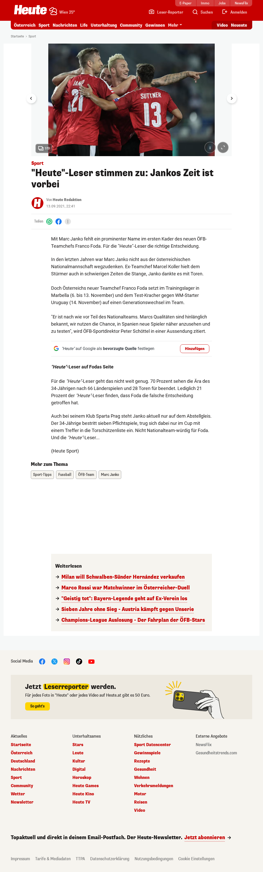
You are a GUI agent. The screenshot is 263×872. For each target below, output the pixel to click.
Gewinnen (155, 25)
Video (222, 25)
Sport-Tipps (42, 474)
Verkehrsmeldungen (153, 785)
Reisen (140, 802)
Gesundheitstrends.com (216, 753)
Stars (77, 744)
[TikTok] (79, 661)
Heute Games (85, 785)
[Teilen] (68, 221)
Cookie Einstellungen (196, 858)
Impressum (20, 858)
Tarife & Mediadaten (53, 858)
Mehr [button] (173, 25)
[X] (54, 661)
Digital (79, 769)
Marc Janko (110, 474)
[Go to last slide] (31, 98)
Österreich (24, 25)
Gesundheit (145, 769)
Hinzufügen (194, 348)
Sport (44, 25)
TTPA (80, 858)
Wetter (18, 794)
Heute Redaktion (67, 199)
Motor (140, 794)
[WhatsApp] (49, 221)
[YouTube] (91, 661)
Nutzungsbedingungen (154, 858)
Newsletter (22, 802)
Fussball (64, 474)
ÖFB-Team (86, 474)
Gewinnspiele (147, 753)
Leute (77, 753)
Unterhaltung (104, 25)
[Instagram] (67, 661)
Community (131, 25)
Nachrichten (23, 769)
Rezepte (142, 761)
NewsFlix (204, 744)
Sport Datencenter (152, 744)
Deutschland (23, 761)
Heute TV (81, 802)
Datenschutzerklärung (109, 858)
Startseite (17, 36)
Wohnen (141, 777)
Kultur (78, 761)
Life (84, 25)
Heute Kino (83, 794)
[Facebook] (58, 221)
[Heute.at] (30, 10)
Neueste (239, 25)
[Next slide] (232, 98)
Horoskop (81, 777)
